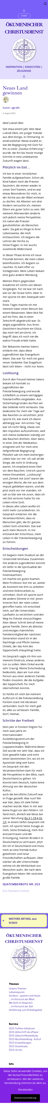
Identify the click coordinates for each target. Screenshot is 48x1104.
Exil (5, 890)
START (24, 16)
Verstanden (25, 1089)
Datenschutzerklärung (25, 1098)
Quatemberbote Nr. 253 (21, 884)
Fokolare (13, 890)
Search (45, 3)
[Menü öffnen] (24, 10)
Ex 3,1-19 (30, 818)
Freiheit (24, 890)
